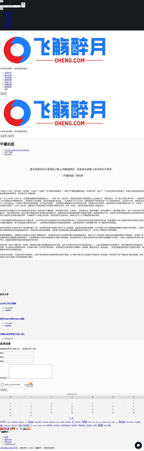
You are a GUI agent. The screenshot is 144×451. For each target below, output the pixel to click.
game (57, 422)
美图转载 (8, 84)
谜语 (105, 425)
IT (73, 421)
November (130, 422)
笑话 (95, 425)
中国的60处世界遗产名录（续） (12, 334)
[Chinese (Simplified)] (2, 428)
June (93, 422)
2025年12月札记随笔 (8, 303)
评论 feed (8, 442)
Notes (122, 421)
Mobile (113, 422)
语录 (100, 424)
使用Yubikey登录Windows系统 (12, 319)
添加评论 (4, 378)
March (105, 422)
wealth (39, 425)
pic (1, 425)
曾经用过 (8, 87)
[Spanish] (29, 428)
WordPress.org (9, 444)
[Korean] (21, 428)
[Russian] (25, 428)
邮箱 (2, 357)
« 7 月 (71, 418)
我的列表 (82, 425)
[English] (6, 428)
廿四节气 (8, 73)
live (101, 422)
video (34, 425)
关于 (6, 89)
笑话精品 (8, 77)
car (26, 422)
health (62, 422)
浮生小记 (8, 82)
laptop (97, 422)
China (31, 421)
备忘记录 (8, 75)
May (109, 422)
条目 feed (8, 439)
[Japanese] (17, 428)
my (117, 422)
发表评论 (4, 390)
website (49, 425)
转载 (109, 425)
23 (10, 412)
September (7, 425)
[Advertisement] (72, 275)
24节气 (3, 422)
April (9, 422)
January (78, 422)
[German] (13, 428)
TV (31, 425)
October (137, 422)
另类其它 (74, 425)
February (52, 422)
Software (14, 425)
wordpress (65, 425)
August (14, 422)
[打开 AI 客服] (138, 445)
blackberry (21, 422)
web (43, 425)
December (38, 422)
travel (26, 424)
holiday (68, 422)
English (45, 422)
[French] (9, 428)
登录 (6, 437)
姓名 (2, 353)
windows (56, 425)
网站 (2, 361)
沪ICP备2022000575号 (9, 448)
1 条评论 (7, 310)
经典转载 (8, 80)
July (89, 422)
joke (84, 421)
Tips (20, 425)
